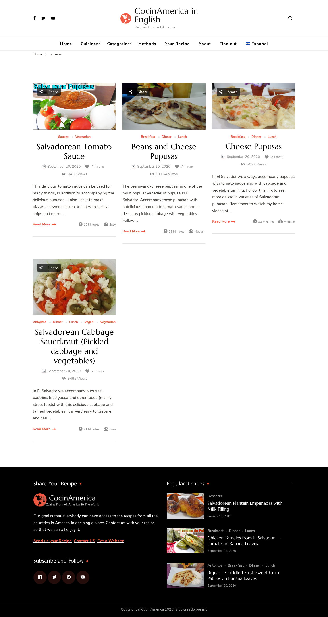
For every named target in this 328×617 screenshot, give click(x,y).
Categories (118, 43)
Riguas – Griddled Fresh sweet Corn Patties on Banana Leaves (243, 575)
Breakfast (148, 137)
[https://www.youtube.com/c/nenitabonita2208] (82, 577)
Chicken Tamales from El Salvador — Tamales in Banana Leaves (244, 540)
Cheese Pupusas (254, 146)
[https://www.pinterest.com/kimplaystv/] (68, 577)
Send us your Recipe (52, 541)
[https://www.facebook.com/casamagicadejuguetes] (40, 577)
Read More (41, 224)
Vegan (89, 322)
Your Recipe (177, 43)
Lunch (182, 137)
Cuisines (89, 43)
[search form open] (290, 18)
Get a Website (110, 541)
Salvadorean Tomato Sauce (74, 151)
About (204, 43)
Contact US (84, 541)
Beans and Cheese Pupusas (164, 151)
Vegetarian (83, 137)
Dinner (166, 137)
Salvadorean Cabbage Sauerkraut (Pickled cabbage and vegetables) (74, 346)
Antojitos (39, 322)
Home (66, 43)
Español (259, 43)
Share (52, 92)
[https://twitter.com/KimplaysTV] (54, 577)
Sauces (63, 137)
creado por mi (194, 609)
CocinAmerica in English (166, 15)
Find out (228, 43)
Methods (147, 43)
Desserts (215, 496)
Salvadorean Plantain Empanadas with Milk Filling (245, 506)
